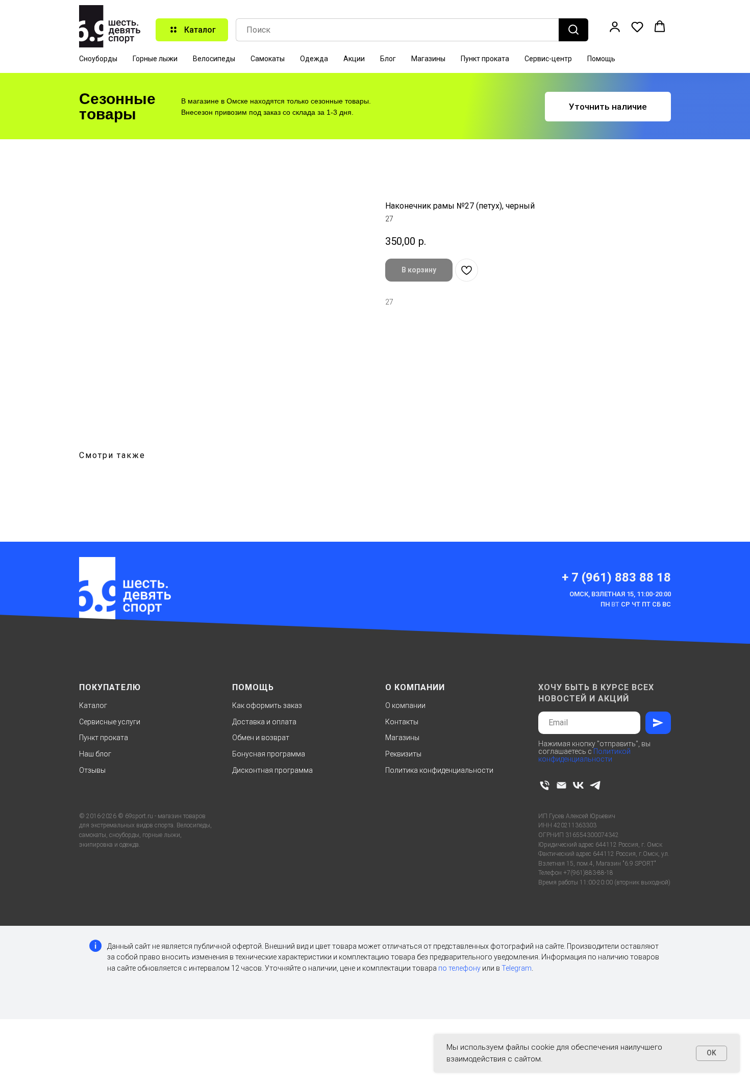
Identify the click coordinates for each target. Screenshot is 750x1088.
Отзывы (92, 770)
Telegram (517, 968)
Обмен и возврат (260, 737)
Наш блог (95, 754)
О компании (405, 705)
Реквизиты (403, 754)
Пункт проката (485, 59)
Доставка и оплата (264, 722)
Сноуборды (98, 59)
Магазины (428, 59)
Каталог (93, 705)
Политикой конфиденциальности (584, 755)
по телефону (459, 968)
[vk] (578, 785)
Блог (388, 59)
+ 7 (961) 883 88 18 (616, 577)
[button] (615, 26)
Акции (354, 59)
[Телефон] (544, 785)
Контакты (401, 722)
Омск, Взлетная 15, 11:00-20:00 (620, 594)
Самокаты (268, 59)
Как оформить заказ (267, 705)
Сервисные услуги (109, 722)
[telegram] (595, 785)
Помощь (601, 59)
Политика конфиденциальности (439, 770)
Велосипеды (214, 59)
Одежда (314, 59)
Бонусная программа (268, 754)
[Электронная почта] (561, 785)
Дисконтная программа (272, 770)
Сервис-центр (548, 59)
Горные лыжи (155, 59)
